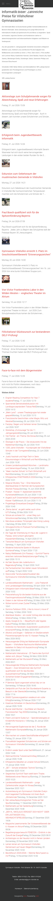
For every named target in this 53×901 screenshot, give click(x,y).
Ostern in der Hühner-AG (16, 600)
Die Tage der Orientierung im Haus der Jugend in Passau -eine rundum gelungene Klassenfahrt (26, 536)
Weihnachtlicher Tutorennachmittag (21, 756)
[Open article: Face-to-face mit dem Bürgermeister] (6, 360)
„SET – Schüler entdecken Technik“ (20, 768)
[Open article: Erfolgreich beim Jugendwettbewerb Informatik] (6, 124)
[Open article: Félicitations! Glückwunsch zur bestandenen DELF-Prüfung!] (6, 321)
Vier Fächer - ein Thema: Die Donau (21, 436)
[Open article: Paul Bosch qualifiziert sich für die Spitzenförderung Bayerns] (6, 202)
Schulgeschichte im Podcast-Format (21, 527)
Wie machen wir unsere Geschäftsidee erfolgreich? (27, 735)
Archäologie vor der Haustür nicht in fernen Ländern (28, 838)
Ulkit (37, 896)
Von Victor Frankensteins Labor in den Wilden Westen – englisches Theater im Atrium (24, 293)
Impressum (19, 888)
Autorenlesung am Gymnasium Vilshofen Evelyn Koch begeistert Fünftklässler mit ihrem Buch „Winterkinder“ (26, 794)
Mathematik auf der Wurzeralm (19, 659)
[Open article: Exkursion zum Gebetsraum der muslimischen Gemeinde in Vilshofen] (6, 163)
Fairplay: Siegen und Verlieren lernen (21, 424)
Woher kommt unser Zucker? (18, 603)
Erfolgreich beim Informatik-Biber (20, 589)
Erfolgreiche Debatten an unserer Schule (23, 762)
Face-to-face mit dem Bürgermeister (22, 370)
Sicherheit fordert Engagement (19, 677)
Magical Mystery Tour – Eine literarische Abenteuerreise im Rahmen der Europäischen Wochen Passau (25, 486)
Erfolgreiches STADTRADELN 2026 (20, 477)
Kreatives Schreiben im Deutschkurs (21, 703)
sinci (25, 896)
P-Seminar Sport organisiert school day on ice (25, 683)
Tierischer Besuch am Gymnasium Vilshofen (25, 542)
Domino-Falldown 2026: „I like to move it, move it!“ (27, 609)
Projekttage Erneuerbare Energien (20, 503)
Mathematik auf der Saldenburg (19, 806)
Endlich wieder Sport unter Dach (19, 750)
